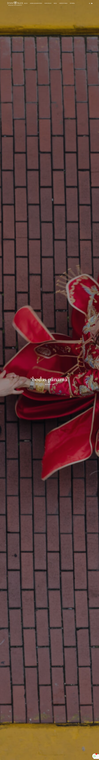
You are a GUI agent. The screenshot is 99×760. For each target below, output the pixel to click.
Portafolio (47, 3)
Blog (55, 3)
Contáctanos (63, 3)
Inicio (26, 3)
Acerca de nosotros (36, 3)
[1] (94, 756)
